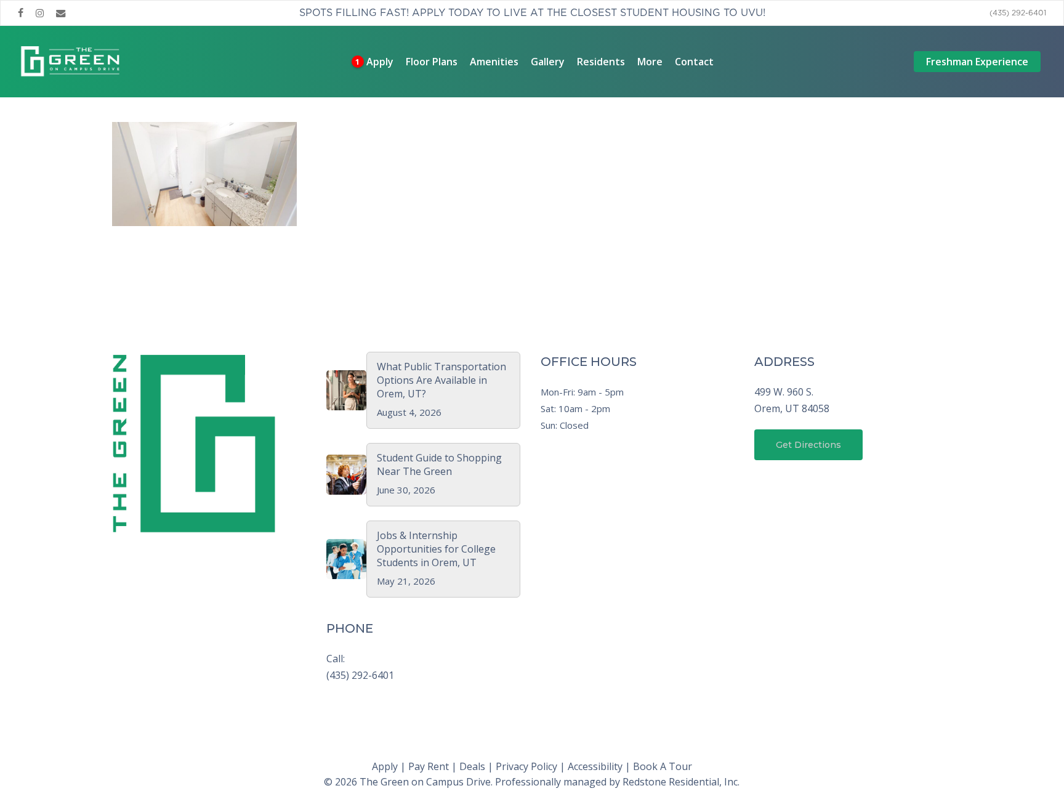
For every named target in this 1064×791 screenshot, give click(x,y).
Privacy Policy (526, 766)
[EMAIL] (61, 13)
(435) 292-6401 (360, 675)
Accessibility (595, 766)
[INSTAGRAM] (40, 13)
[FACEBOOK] (20, 13)
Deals (472, 766)
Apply (385, 766)
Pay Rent (428, 766)
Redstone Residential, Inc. (681, 782)
